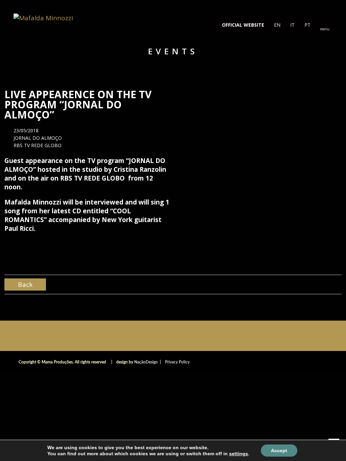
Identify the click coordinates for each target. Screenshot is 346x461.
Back (25, 284)
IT (292, 25)
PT (307, 25)
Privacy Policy (177, 362)
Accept (279, 450)
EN (276, 25)
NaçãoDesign (146, 362)
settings (238, 453)
